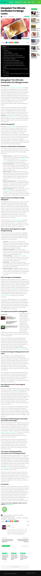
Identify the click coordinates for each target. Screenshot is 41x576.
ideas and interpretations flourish (8, 432)
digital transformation (19, 349)
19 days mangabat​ (25, 517)
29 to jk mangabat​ (4, 519)
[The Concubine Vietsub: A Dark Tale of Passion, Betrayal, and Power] (3, 322)
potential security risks (17, 220)
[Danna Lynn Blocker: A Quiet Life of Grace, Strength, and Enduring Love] (33, 48)
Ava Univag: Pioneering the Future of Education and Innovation (22, 540)
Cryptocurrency (18, 2)
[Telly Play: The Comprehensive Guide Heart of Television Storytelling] (3, 318)
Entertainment (27, 16)
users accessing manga (8, 190)
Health (24, 2)
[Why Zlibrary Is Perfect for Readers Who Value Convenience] (33, 13)
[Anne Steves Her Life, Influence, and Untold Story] (33, 55)
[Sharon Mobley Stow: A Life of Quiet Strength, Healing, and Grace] (33, 41)
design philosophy (15, 391)
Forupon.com (9, 504)
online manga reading (13, 126)
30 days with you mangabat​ (12, 519)
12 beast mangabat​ (18, 517)
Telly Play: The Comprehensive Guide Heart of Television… (11, 317)
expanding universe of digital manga (14, 87)
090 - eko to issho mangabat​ (7, 515)
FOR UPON (13, 530)
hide (8, 46)
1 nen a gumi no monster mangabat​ (18, 515)
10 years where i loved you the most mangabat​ (8, 517)
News (29, 2)
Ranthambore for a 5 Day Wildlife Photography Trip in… (35, 29)
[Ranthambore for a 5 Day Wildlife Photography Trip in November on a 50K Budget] (33, 26)
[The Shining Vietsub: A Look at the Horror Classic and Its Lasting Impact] (3, 327)
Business (11, 2)
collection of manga (13, 116)
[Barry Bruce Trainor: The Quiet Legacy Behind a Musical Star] (33, 34)
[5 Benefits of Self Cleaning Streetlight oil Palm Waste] (33, 20)
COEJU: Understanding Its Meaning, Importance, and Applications (7, 540)
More (33, 2)
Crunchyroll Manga (5, 295)
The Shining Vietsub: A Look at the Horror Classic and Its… (12, 327)
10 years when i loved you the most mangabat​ (7, 516)
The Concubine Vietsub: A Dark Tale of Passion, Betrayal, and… (11, 322)
